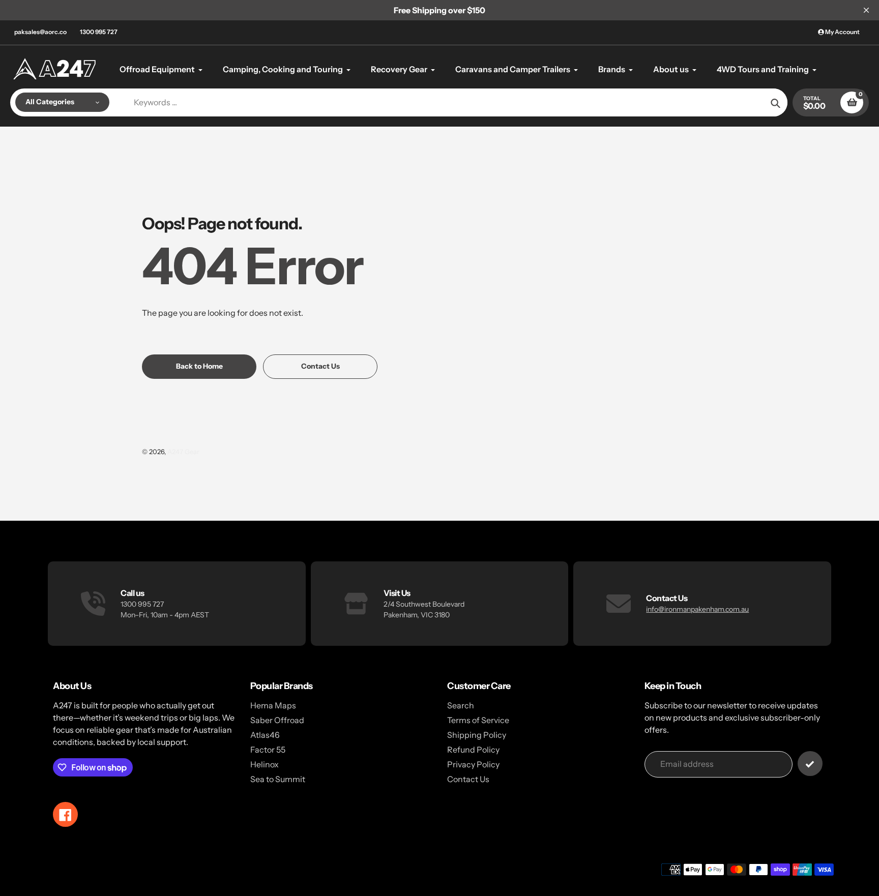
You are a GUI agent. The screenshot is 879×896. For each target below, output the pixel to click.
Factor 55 (267, 749)
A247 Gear (183, 451)
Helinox (264, 764)
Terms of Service (478, 720)
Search (460, 705)
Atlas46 (265, 735)
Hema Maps (273, 705)
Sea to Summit (277, 779)
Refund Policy (473, 749)
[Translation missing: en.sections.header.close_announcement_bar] (866, 10)
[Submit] (810, 763)
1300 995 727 (99, 32)
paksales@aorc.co (40, 32)
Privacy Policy (473, 764)
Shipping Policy (476, 735)
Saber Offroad (277, 720)
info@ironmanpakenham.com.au (697, 609)
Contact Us (468, 779)
